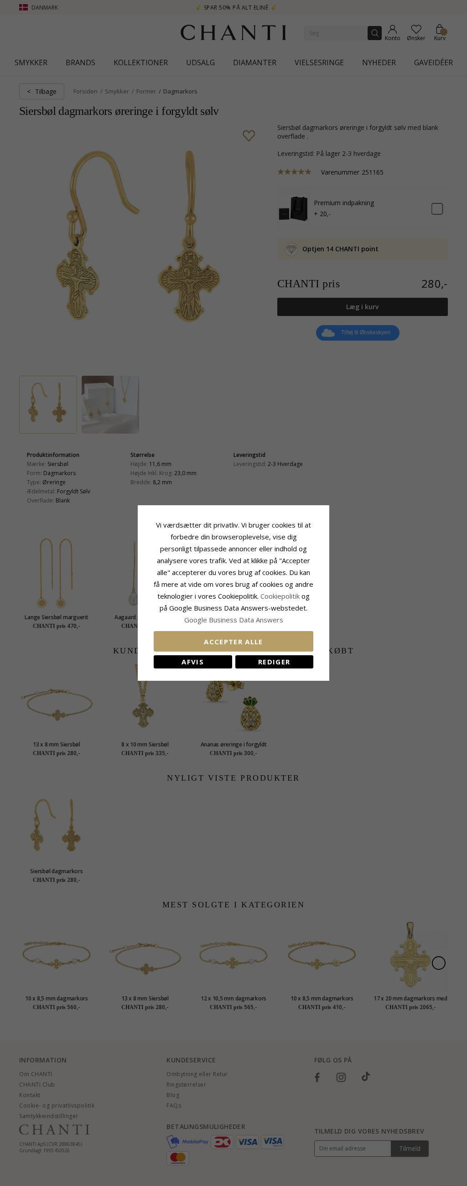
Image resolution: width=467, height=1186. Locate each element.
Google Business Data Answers (233, 619)
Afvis (193, 661)
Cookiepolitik (280, 596)
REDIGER (274, 661)
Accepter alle (233, 641)
